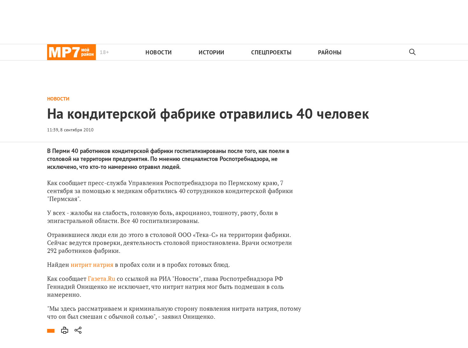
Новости (158, 52)
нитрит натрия (92, 264)
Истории (211, 52)
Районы (329, 52)
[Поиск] (412, 52)
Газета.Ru (101, 278)
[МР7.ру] (71, 52)
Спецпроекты (271, 52)
